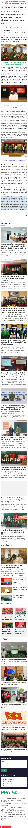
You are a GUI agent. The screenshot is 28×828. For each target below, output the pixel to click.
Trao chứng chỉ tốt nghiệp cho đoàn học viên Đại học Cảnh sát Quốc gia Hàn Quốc (12, 278)
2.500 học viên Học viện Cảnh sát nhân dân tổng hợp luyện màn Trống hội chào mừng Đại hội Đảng (7, 619)
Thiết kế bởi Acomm (6, 820)
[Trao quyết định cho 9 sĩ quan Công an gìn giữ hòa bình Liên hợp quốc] (6, 581)
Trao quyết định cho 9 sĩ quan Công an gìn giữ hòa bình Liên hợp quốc (19, 581)
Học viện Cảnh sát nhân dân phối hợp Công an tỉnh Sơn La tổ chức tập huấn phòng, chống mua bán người (14, 661)
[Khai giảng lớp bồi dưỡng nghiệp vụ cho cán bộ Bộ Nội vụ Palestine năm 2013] (14, 521)
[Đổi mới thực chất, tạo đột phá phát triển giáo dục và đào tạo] (6, 590)
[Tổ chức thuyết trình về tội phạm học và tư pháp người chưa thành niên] (14, 428)
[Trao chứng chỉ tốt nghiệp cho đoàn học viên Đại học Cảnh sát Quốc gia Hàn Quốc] (14, 267)
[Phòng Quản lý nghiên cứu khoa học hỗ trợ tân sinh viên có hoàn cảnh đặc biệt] (14, 673)
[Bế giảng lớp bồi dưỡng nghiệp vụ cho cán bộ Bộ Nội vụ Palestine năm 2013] (14, 458)
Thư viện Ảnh (6, 603)
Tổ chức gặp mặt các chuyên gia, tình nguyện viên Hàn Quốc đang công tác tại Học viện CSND (13, 343)
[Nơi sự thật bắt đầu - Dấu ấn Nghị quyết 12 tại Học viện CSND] (14, 556)
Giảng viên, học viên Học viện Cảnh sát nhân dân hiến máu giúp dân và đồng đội (20, 619)
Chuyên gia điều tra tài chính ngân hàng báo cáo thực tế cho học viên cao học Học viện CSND (14, 500)
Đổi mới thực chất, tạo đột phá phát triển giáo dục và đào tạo (20, 589)
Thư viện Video (6, 545)
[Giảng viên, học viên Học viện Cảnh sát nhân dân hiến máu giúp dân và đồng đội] (20, 611)
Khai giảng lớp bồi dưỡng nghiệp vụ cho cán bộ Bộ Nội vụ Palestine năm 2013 (13, 532)
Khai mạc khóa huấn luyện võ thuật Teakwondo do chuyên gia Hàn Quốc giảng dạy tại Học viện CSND (13, 407)
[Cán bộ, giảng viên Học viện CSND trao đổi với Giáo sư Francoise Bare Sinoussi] (14, 52)
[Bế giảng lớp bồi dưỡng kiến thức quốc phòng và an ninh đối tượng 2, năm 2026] (14, 740)
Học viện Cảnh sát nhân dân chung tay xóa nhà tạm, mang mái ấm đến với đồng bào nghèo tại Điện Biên (13, 706)
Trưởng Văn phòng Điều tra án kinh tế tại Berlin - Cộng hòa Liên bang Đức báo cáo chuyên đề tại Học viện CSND (13, 310)
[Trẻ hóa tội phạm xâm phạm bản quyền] (6, 598)
